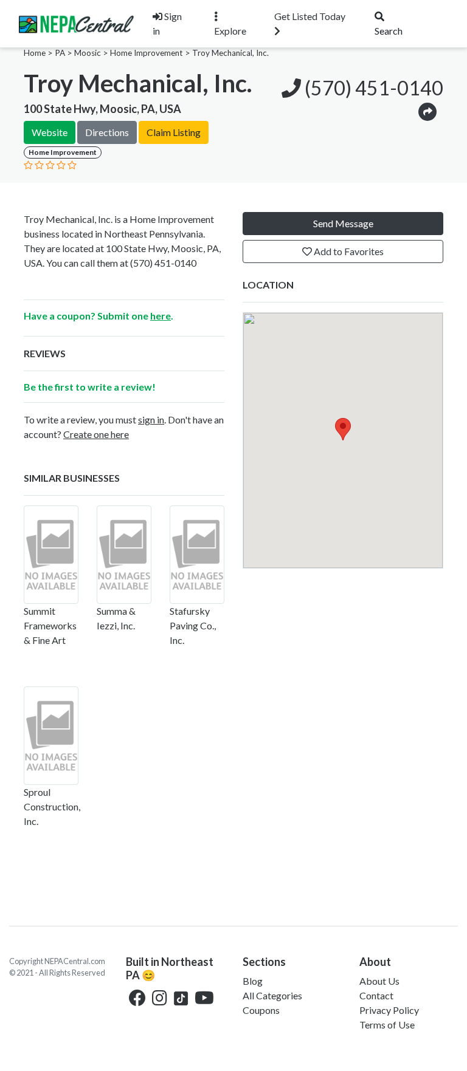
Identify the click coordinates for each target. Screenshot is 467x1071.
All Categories (272, 995)
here (160, 315)
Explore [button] (230, 30)
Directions (107, 132)
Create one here (96, 434)
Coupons (261, 1010)
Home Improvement (146, 53)
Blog (253, 981)
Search (389, 30)
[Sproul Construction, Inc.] (51, 735)
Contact (376, 995)
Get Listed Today (309, 16)
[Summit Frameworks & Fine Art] (51, 554)
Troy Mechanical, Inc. (230, 53)
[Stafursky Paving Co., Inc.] (197, 554)
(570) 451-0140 (372, 88)
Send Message (343, 223)
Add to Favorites (348, 251)
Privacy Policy (389, 1010)
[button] (427, 111)
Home (35, 53)
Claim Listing (174, 132)
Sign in (167, 23)
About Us (379, 981)
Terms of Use (387, 1024)
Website (49, 132)
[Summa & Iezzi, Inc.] (124, 554)
